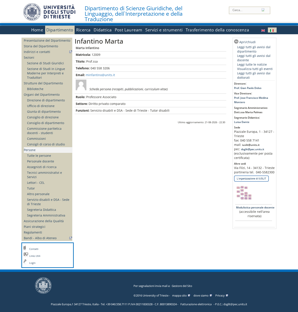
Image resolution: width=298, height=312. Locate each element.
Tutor (31, 188)
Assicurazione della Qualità (44, 221)
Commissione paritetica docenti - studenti (44, 130)
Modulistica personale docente (254, 207)
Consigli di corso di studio (46, 144)
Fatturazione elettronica (196, 304)
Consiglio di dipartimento (45, 123)
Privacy (220, 295)
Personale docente (40, 161)
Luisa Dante (241, 122)
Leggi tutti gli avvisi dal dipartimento (254, 49)
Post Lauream (128, 30)
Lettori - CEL (36, 183)
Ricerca (83, 30)
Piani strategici (34, 227)
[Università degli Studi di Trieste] (49, 19)
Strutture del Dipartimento (43, 83)
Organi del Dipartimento (42, 94)
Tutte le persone (39, 155)
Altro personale (38, 194)
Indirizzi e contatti (37, 52)
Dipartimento (59, 30)
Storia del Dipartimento (41, 46)
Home (37, 30)
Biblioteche (35, 89)
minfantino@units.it (100, 75)
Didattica (103, 30)
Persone (30, 150)
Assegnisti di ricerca (42, 167)
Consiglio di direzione (43, 117)
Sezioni (29, 57)
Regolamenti (33, 232)
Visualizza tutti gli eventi (255, 69)
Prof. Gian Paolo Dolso (247, 88)
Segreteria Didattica (41, 210)
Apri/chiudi (247, 42)
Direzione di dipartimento (46, 100)
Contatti (33, 249)
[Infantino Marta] (263, 29)
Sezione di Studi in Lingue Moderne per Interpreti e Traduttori (46, 73)
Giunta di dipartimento (44, 111)
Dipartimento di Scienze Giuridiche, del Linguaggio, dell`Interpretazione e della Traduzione (134, 13)
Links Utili (34, 255)
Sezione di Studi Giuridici (45, 63)
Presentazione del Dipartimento (47, 40)
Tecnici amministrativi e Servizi (44, 174)
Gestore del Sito (182, 286)
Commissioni (36, 138)
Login (32, 262)
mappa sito (179, 295)
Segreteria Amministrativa (46, 215)
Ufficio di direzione (41, 106)
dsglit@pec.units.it (252, 149)
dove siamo (201, 295)
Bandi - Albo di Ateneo (40, 238)
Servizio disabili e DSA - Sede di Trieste (48, 202)
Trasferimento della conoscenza (217, 30)
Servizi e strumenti (164, 30)
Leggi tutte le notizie (252, 64)
